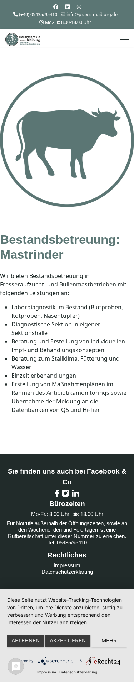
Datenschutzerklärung (67, 572)
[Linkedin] (67, 6)
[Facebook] (55, 6)
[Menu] (124, 39)
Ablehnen (25, 640)
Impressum (67, 565)
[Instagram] (79, 6)
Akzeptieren (68, 640)
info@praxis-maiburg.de (92, 14)
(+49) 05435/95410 (38, 14)
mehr (109, 640)
